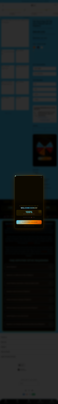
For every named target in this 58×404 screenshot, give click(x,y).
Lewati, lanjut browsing (29, 225)
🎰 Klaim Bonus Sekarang (29, 222)
